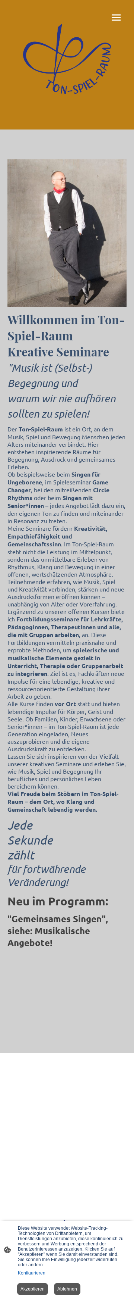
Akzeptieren (32, 1289)
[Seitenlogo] (67, 59)
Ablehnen (67, 1289)
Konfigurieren (31, 1273)
